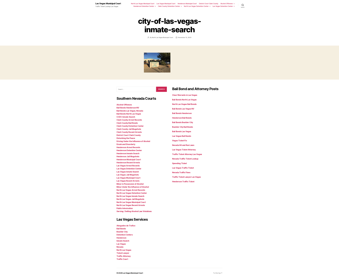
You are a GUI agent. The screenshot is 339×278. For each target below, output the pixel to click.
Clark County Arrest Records (129, 120)
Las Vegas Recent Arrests (128, 181)
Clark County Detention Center (169, 6)
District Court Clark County (208, 4)
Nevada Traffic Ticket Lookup (185, 159)
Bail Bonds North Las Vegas (129, 114)
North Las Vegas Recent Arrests (131, 205)
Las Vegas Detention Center (223, 6)
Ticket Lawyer (123, 253)
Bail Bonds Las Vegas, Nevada (130, 111)
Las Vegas (121, 244)
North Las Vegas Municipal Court (142, 4)
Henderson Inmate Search (128, 153)
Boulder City (122, 232)
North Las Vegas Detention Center (196, 6)
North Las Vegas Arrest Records (131, 190)
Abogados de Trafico (126, 226)
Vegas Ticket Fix (179, 140)
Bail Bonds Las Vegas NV (183, 109)
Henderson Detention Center (143, 6)
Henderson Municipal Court (187, 4)
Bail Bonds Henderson (182, 113)
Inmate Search (123, 241)
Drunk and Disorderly (126, 144)
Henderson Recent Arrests (128, 162)
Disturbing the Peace (126, 138)
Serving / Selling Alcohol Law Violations (134, 211)
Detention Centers (125, 235)
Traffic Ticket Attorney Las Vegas (187, 154)
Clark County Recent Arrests (129, 132)
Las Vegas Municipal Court (108, 3)
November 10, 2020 (184, 37)
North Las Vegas (124, 250)
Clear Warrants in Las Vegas (184, 95)
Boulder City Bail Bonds (182, 127)
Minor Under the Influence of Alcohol (133, 187)
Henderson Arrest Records (128, 147)
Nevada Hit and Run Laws (183, 145)
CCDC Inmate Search (126, 117)
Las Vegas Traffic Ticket (183, 168)
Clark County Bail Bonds (127, 123)
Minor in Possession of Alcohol (130, 184)
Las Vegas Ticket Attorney (184, 150)
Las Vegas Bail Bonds (181, 136)
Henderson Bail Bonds (182, 118)
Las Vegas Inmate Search (128, 172)
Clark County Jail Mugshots (129, 129)
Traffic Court (122, 259)
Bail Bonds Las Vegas (181, 131)
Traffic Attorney (124, 256)
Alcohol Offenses (226, 4)
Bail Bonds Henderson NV (128, 108)
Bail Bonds (121, 229)
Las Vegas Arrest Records (128, 166)
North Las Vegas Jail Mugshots (130, 199)
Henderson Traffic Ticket (183, 181)
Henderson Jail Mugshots (128, 156)
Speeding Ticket (179, 163)
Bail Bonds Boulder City (182, 122)
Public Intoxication (125, 208)
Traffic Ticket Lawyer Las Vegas (186, 177)
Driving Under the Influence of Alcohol (133, 141)
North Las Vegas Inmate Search (130, 196)
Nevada (120, 247)
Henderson (121, 238)
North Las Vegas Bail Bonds (184, 104)
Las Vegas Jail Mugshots (128, 175)
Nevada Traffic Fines (181, 172)
